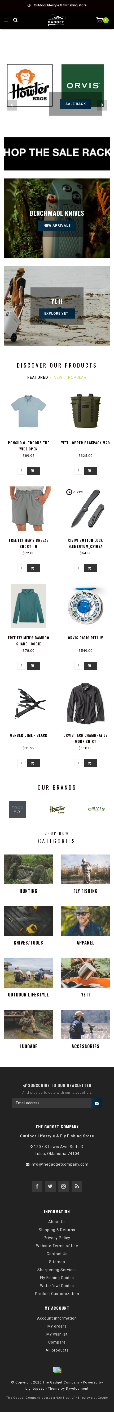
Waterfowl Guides (57, 1286)
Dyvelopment (77, 1388)
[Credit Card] (57, 1370)
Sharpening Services (57, 1270)
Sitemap (57, 1262)
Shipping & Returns (57, 1230)
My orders (57, 1326)
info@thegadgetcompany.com (60, 1164)
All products (57, 1350)
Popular (77, 377)
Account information (57, 1318)
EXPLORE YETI (57, 313)
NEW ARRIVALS (57, 225)
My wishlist (57, 1334)
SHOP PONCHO (75, 104)
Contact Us (57, 1254)
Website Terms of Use (57, 1246)
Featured (37, 377)
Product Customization (57, 1294)
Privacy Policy (57, 1238)
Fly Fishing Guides (57, 1278)
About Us (57, 1222)
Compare (57, 1342)
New (58, 377)
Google (103, 1397)
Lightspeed (35, 1388)
